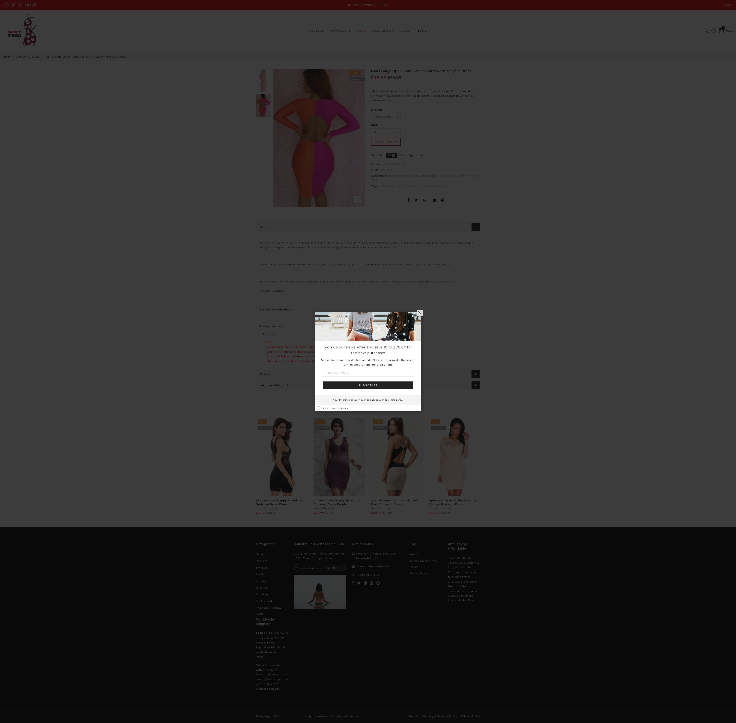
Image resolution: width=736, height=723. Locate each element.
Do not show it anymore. (335, 408)
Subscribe (368, 385)
